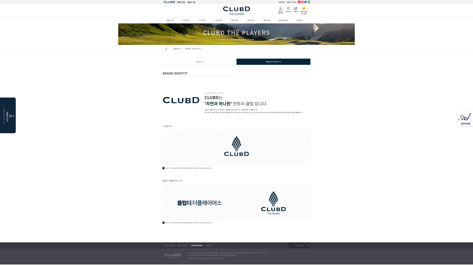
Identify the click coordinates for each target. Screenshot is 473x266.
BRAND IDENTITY (273, 61)
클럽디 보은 (181, 2)
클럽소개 (170, 20)
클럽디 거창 (191, 2)
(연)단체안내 (283, 20)
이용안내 (186, 20)
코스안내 (202, 20)
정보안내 (250, 20)
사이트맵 (208, 245)
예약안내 (234, 20)
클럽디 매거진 (291, 2)
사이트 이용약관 (169, 245)
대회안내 (282, 2)
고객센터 (299, 20)
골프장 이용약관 (182, 245)
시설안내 (218, 20)
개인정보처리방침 (196, 245)
